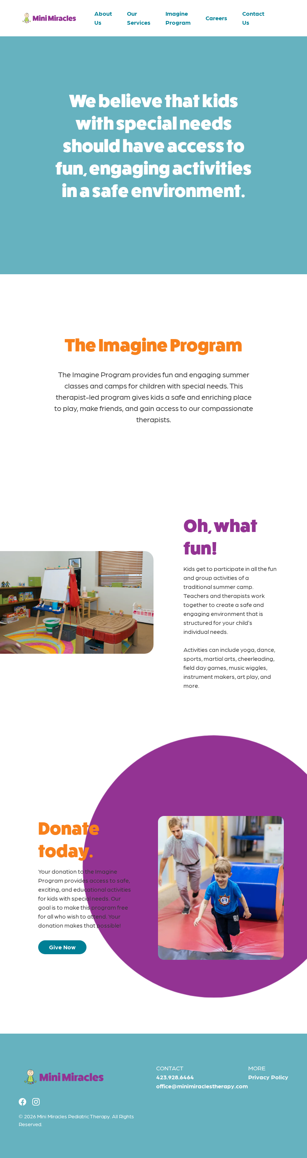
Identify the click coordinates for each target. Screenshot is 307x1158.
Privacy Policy (268, 1076)
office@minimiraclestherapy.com (202, 1085)
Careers (216, 17)
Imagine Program (178, 18)
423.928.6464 (175, 1076)
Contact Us (253, 18)
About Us (103, 18)
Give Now (62, 946)
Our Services (139, 18)
